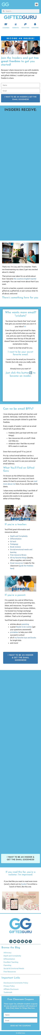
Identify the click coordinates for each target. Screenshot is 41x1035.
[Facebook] (18, 941)
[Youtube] (14, 941)
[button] (36, 4)
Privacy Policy (9, 986)
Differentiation (15, 539)
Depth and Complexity (19, 536)
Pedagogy (14, 544)
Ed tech (13, 541)
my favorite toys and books (25, 638)
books (23, 884)
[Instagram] (11, 941)
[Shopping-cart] (26, 941)
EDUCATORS (25, 27)
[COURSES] (6, 24)
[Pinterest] (22, 941)
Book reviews (15, 547)
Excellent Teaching (11, 962)
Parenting (7, 965)
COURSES (6, 28)
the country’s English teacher (25, 279)
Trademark (8, 992)
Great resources (16, 563)
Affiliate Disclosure (11, 989)
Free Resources (10, 972)
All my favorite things (18, 558)
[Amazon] (30, 941)
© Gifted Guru (20, 1033)
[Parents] (15, 24)
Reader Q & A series (24, 627)
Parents (15, 28)
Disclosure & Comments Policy (16, 983)
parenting (25, 624)
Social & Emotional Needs (14, 968)
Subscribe (35, 27)
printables (14, 632)
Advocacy (7, 953)
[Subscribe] (35, 24)
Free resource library (18, 555)
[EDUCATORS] (25, 24)
